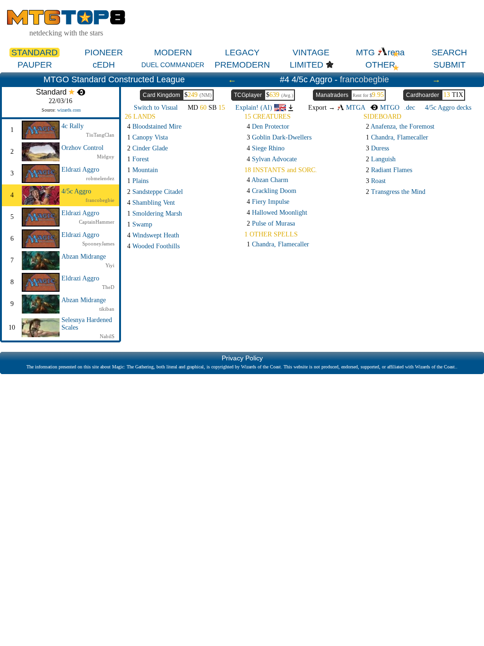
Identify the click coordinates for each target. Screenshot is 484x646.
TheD (108, 287)
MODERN (173, 52)
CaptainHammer (96, 222)
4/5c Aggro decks (448, 107)
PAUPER (34, 65)
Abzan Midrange (83, 256)
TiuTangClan (100, 135)
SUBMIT (449, 65)
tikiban (106, 309)
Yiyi (109, 265)
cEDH (104, 65)
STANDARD (34, 52)
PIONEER (104, 52)
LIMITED (306, 65)
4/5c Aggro (76, 191)
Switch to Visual (156, 107)
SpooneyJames (98, 243)
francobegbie (364, 79)
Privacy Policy (242, 358)
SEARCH (449, 52)
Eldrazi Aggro (80, 169)
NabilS (107, 336)
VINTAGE (311, 52)
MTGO (388, 107)
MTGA (354, 107)
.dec (409, 107)
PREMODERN (242, 65)
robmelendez (100, 178)
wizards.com (69, 110)
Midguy (105, 156)
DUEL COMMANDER (172, 65)
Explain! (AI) (254, 107)
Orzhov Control (82, 147)
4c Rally (72, 126)
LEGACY (242, 52)
